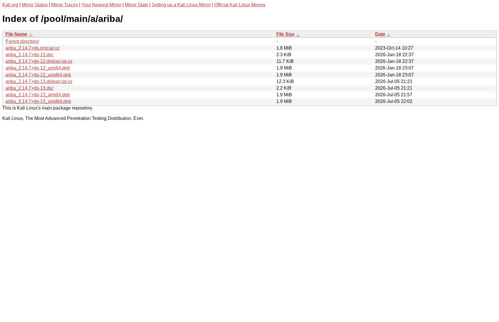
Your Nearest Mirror (101, 4)
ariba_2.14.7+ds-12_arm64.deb (37, 67)
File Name (16, 34)
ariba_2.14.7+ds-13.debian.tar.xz (38, 81)
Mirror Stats (136, 4)
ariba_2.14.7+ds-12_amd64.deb (38, 74)
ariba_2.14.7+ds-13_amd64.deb (38, 101)
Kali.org (10, 4)
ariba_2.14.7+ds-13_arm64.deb (37, 94)
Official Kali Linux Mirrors (239, 4)
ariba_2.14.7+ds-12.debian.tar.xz (38, 61)
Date (380, 34)
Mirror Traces (64, 4)
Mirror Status (35, 4)
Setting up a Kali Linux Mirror (181, 4)
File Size (285, 34)
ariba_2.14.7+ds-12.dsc (29, 54)
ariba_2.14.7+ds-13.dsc (29, 88)
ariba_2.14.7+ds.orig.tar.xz (32, 48)
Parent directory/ (22, 41)
